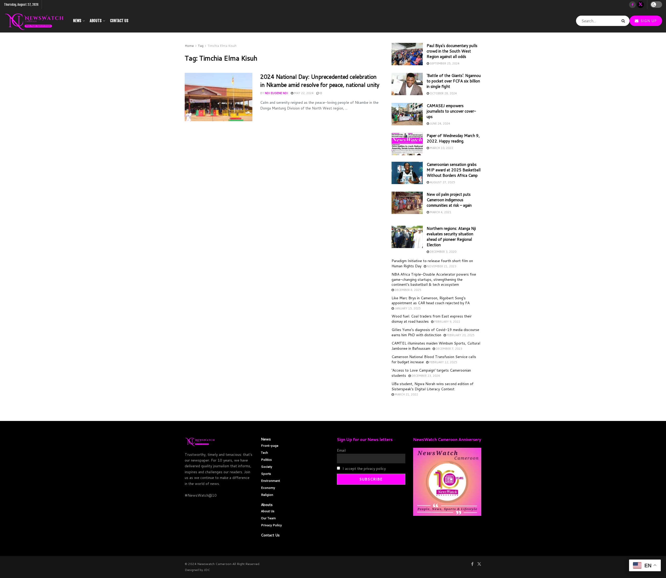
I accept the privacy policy (364, 468)
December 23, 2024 (425, 376)
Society (266, 466)
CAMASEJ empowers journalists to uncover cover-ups (451, 111)
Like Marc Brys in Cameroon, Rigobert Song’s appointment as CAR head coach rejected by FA (431, 300)
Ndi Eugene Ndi (276, 93)
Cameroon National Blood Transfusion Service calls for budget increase (434, 359)
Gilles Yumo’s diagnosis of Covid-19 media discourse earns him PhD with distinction (435, 332)
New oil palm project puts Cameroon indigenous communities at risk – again (449, 200)
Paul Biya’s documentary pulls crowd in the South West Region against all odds (452, 51)
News (77, 20)
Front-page (269, 445)
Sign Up (648, 20)
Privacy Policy (271, 525)
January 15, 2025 (407, 308)
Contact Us (119, 20)
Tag (200, 45)
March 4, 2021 (440, 212)
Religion (267, 494)
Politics (266, 459)
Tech (264, 452)
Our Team (268, 518)
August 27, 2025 (442, 182)
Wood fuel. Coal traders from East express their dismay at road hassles (432, 319)
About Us (267, 511)
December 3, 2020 (442, 252)
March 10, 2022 (441, 148)
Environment (270, 480)
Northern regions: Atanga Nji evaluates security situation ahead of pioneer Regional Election (451, 237)
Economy (268, 487)
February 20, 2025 (460, 335)
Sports (266, 473)
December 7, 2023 (448, 349)
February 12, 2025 (442, 362)
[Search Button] (624, 21)
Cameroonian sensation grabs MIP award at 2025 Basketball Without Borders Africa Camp (454, 170)
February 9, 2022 (446, 322)
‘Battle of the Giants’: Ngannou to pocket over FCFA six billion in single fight (454, 81)
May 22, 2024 (303, 93)
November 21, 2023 (441, 266)
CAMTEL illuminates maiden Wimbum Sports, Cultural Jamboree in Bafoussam (436, 346)
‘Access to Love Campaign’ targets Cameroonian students (431, 373)
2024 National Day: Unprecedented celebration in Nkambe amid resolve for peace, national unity (319, 81)
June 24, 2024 (439, 123)
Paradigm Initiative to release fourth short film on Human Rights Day (432, 263)
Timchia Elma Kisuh (222, 45)
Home (189, 45)
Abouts (95, 20)
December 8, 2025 (407, 290)
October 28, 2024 (443, 93)
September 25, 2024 (444, 63)
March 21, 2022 (406, 394)
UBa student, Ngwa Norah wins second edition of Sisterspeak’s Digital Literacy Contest (432, 386)
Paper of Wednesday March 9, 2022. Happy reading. (453, 138)
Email (341, 450)
